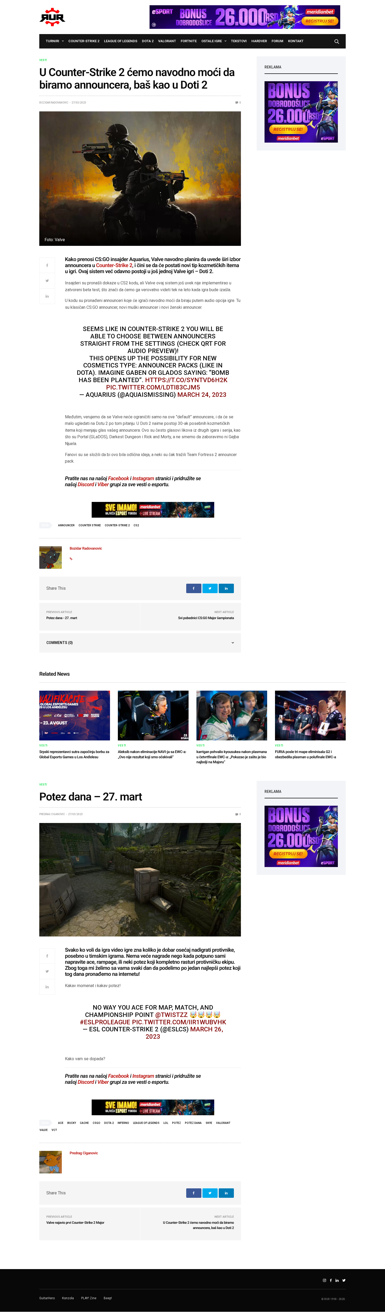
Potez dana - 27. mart (61, 618)
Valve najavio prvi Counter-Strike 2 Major (75, 1223)
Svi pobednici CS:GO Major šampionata (206, 618)
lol (165, 1123)
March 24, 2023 (202, 394)
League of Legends (120, 41)
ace (60, 1123)
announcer (66, 525)
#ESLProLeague (105, 1022)
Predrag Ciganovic (52, 814)
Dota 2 (147, 41)
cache (84, 1123)
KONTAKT (296, 41)
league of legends (146, 1123)
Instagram (143, 478)
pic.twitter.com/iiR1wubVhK (179, 1022)
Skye (209, 1123)
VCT (54, 1130)
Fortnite (189, 41)
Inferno (123, 1123)
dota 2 (109, 1123)
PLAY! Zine (88, 1298)
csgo (96, 1123)
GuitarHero (47, 1298)
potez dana (193, 1123)
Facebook (118, 478)
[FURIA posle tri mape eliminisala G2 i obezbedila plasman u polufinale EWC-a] (310, 715)
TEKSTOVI (239, 41)
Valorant (167, 41)
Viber (103, 484)
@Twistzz (171, 1015)
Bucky (71, 1123)
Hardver (259, 41)
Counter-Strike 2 (83, 41)
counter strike (90, 525)
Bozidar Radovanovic (53, 102)
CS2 (136, 525)
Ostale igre (211, 41)
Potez (176, 1123)
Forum (277, 41)
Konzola (68, 1298)
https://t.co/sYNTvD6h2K (186, 380)
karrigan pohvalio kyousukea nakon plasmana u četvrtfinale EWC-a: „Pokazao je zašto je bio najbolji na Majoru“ (231, 757)
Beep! (108, 1298)
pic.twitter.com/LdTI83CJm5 (153, 387)
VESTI (43, 60)
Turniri (52, 41)
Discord (86, 484)
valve (44, 1130)
